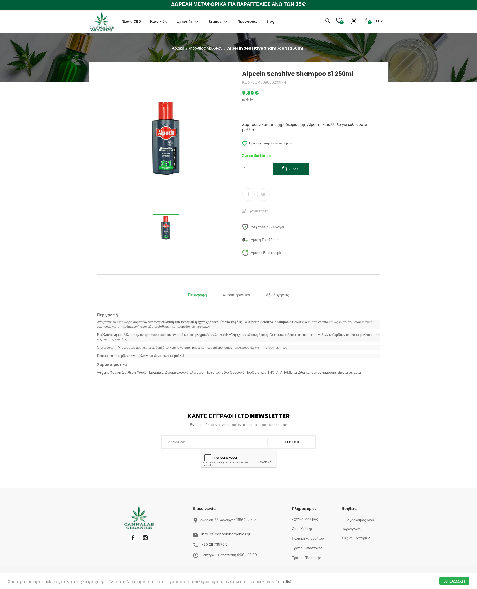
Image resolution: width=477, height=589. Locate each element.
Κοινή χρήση (248, 194)
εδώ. (288, 581)
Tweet (263, 194)
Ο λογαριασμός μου (358, 519)
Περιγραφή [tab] (197, 295)
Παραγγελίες (351, 528)
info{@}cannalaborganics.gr (225, 534)
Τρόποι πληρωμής (306, 557)
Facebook (133, 538)
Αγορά (294, 169)
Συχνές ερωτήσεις (356, 537)
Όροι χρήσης (302, 528)
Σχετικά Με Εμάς (305, 519)
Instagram (145, 538)
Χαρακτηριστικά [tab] (236, 295)
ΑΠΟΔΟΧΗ (454, 581)
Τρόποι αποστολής (307, 548)
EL (378, 21)
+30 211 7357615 (214, 544)
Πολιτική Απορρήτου (308, 538)
